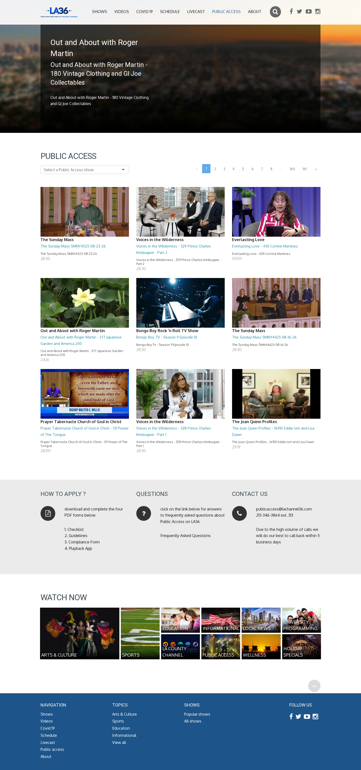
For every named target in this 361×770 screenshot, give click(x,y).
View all (119, 742)
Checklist (76, 529)
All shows (192, 721)
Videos (121, 11)
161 (305, 169)
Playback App (80, 548)
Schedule (170, 11)
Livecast (196, 11)
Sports (118, 721)
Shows (99, 11)
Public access (226, 11)
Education (121, 728)
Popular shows (197, 714)
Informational (124, 735)
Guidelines (78, 535)
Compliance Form (84, 541)
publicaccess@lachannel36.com (284, 509)
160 (292, 169)
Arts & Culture (124, 714)
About (254, 11)
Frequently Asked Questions (185, 535)
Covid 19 (144, 11)
